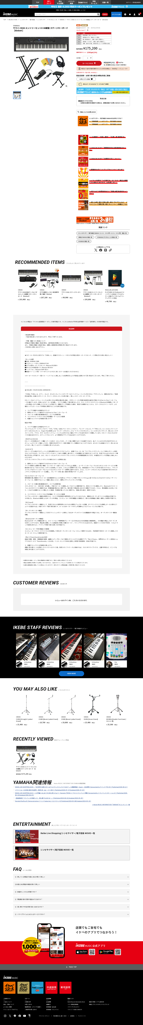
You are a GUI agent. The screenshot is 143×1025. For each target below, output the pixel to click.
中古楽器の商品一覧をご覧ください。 (72, 895)
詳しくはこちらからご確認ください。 (105, 902)
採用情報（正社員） (51, 1007)
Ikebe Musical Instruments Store (76, 1002)
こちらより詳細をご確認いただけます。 (45, 917)
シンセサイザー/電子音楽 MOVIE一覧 (57, 849)
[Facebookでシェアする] (100, 250)
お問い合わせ (28, 1004)
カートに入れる (87, 63)
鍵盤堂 (80, 100)
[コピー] (110, 250)
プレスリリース (82, 1015)
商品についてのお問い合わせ (88, 112)
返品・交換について (8, 1004)
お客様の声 (28, 1002)
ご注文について (7, 1002)
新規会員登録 (137, 2)
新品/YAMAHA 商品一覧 (85, 237)
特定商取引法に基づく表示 (59, 1015)
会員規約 (72, 1015)
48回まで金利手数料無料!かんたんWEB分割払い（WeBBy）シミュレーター (104, 69)
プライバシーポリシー (44, 1015)
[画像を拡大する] (66, 86)
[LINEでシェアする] (105, 250)
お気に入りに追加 (85, 79)
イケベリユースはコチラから (41, 910)
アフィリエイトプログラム (10, 1009)
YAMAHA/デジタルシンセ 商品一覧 (107, 237)
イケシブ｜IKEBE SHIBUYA (75, 1009)
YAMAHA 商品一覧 (84, 241)
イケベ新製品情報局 (73, 1004)
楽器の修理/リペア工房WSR (96, 1002)
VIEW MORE (71, 673)
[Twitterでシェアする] (95, 250)
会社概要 (48, 1002)
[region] (71, 759)
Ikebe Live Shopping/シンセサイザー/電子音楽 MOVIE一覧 (67, 833)
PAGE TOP (73, 967)
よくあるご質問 (7, 1007)
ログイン (128, 2)
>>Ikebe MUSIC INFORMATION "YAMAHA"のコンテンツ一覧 (111, 805)
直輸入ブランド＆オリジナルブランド (99, 1004)
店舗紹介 (48, 1004)
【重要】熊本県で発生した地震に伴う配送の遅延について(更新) (71, 10)
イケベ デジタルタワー (74, 1007)
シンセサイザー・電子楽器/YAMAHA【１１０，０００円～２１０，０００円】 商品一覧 (103, 233)
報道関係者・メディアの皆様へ (33, 1007)
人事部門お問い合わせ (31, 1009)
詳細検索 (105, 14)
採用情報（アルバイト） (52, 1009)
